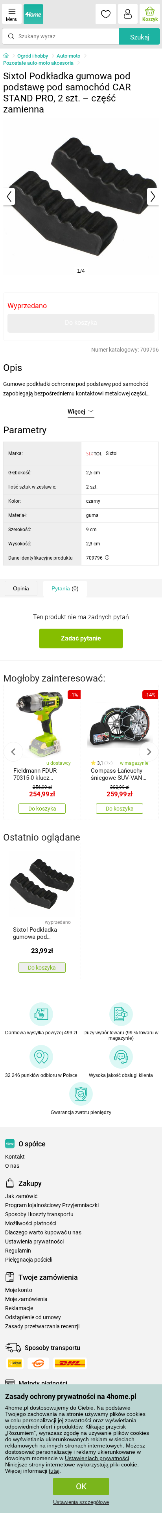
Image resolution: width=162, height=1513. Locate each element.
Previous (13, 752)
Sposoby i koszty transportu (39, 1214)
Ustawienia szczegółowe (81, 1502)
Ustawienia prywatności (34, 1242)
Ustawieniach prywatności (97, 1458)
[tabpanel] (81, 196)
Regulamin (18, 1251)
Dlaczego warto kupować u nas (43, 1233)
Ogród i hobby (32, 56)
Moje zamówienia (26, 1299)
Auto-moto (68, 56)
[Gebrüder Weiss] (38, 1363)
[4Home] (8, 56)
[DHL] (70, 1363)
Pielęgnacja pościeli (28, 1260)
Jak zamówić (21, 1196)
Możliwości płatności (30, 1224)
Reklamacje (19, 1308)
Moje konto (18, 1290)
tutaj (54, 1471)
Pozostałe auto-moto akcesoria (38, 63)
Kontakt (15, 1157)
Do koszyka (81, 322)
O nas (12, 1166)
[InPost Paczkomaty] (15, 1363)
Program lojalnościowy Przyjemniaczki (52, 1205)
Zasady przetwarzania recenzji (42, 1326)
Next (148, 752)
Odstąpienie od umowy (33, 1317)
